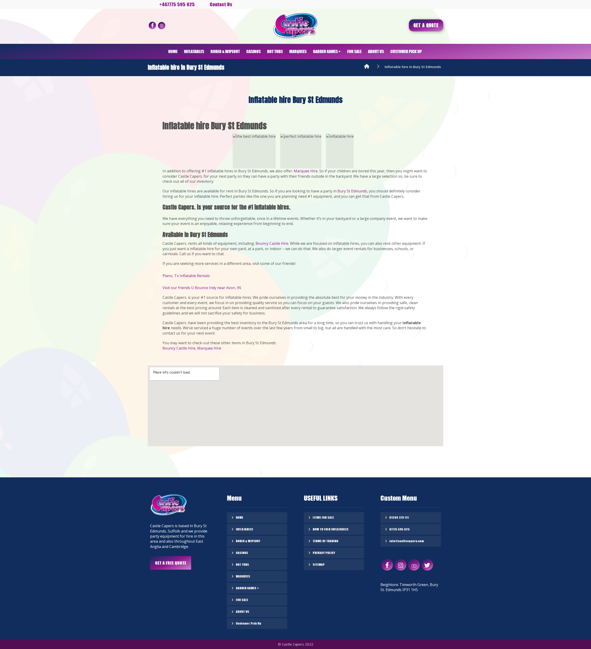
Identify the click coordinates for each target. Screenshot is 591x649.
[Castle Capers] (367, 67)
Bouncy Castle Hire (272, 243)
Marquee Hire (306, 170)
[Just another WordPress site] (295, 26)
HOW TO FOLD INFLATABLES (331, 529)
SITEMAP (319, 564)
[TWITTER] (427, 565)
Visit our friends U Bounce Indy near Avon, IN (202, 287)
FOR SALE (242, 600)
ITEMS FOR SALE (323, 517)
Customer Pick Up (248, 623)
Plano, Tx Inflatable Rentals (186, 275)
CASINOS (242, 553)
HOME (239, 517)
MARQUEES (243, 576)
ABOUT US (242, 611)
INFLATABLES (244, 529)
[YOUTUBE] (414, 565)
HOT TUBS (242, 564)
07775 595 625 (399, 529)
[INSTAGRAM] (161, 25)
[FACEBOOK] (152, 25)
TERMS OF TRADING (325, 541)
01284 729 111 (399, 517)
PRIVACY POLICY (324, 553)
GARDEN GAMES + (247, 588)
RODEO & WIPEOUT (248, 541)
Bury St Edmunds (352, 191)
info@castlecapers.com (406, 541)
